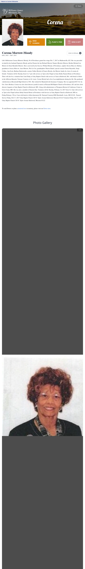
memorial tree (22, 108)
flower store (46, 108)
